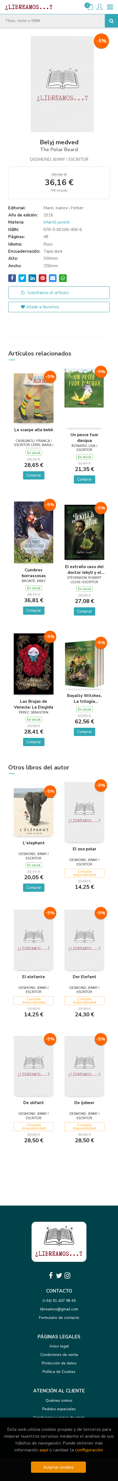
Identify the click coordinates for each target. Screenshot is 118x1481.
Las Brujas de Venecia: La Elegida (33, 704)
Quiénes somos (59, 1400)
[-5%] (34, 397)
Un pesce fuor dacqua (84, 437)
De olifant (33, 1102)
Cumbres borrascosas (34, 572)
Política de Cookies (59, 1371)
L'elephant (34, 843)
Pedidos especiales (59, 1409)
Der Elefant (84, 977)
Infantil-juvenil (56, 222)
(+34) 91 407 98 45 (59, 1300)
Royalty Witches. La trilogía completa (84, 698)
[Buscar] (111, 20)
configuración (89, 1450)
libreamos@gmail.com (59, 1309)
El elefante (33, 977)
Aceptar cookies (58, 1467)
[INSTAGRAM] (67, 1275)
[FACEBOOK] (51, 1275)
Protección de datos (59, 1363)
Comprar (33, 475)
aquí (44, 1450)
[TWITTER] (59, 1275)
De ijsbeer (84, 1102)
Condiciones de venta (59, 1354)
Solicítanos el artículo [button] (47, 293)
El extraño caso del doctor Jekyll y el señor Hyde (84, 569)
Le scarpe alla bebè (33, 430)
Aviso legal (59, 1346)
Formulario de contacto (59, 1317)
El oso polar (84, 849)
